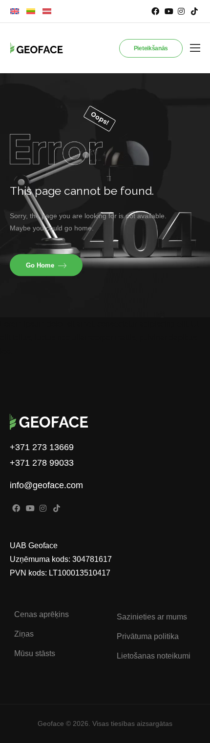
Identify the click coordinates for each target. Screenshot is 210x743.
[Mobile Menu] (195, 48)
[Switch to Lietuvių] (30, 11)
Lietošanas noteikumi (153, 656)
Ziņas (24, 634)
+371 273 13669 (42, 447)
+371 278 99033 (42, 463)
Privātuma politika (148, 636)
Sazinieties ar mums (152, 617)
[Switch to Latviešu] (46, 11)
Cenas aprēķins (41, 614)
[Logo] (32, 48)
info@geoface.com (46, 485)
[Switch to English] (14, 11)
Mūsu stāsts (34, 653)
